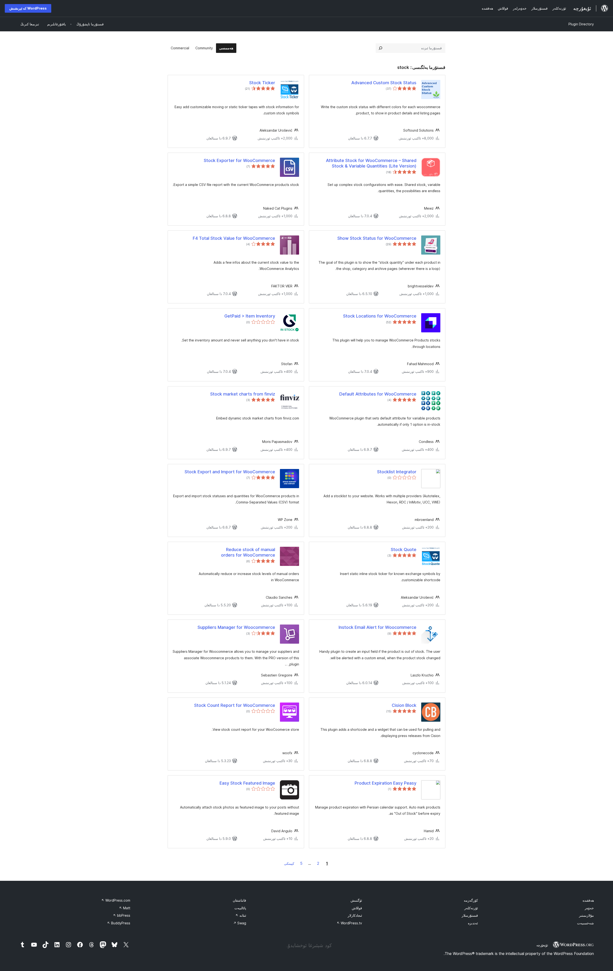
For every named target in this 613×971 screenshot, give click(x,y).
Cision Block (404, 705)
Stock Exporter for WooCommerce (239, 160)
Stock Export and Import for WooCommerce (230, 471)
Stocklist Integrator (396, 471)
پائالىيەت (240, 908)
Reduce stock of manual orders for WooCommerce (248, 552)
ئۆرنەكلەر (471, 908)
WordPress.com (115, 900)
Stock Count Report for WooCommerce (234, 705)
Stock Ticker (262, 82)
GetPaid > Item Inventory (249, 315)
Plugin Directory (581, 24)
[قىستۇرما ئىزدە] (380, 48)
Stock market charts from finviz (242, 393)
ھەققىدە (588, 900)
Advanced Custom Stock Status (383, 82)
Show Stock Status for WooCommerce (376, 238)
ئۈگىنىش (356, 900)
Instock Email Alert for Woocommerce (377, 627)
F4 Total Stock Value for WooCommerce (234, 238)
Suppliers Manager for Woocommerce (236, 627)
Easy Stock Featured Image (247, 783)
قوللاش (357, 908)
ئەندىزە (473, 923)
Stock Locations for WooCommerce (379, 315)
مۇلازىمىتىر (586, 915)
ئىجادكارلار (355, 915)
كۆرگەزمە (471, 900)
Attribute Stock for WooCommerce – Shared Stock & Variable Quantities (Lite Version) (371, 163)
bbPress (121, 915)
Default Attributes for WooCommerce (377, 393)
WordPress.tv (349, 923)
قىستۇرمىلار (470, 915)
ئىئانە (240, 915)
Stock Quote (403, 549)
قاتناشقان (239, 900)
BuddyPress (118, 923)
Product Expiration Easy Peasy (385, 783)
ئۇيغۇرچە (542, 945)
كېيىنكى (289, 863)
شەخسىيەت (585, 923)
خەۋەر (589, 908)
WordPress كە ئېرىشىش (28, 8)
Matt (124, 908)
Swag (239, 923)
